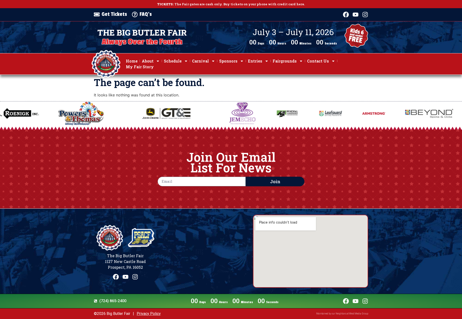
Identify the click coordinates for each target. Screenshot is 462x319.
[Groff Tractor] (128, 113)
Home (132, 60)
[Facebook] (346, 15)
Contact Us (318, 60)
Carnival (200, 60)
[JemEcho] (204, 113)
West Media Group (358, 313)
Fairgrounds (285, 60)
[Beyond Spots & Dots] (390, 113)
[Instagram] (365, 15)
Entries (255, 60)
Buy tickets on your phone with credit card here (263, 4)
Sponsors (228, 60)
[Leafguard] (292, 113)
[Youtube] (356, 15)
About (148, 60)
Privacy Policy (149, 313)
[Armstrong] (335, 113)
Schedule (173, 60)
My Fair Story (140, 66)
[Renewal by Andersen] (248, 113)
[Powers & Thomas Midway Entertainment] (42, 113)
